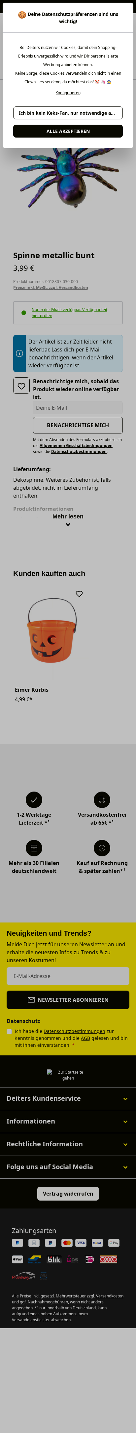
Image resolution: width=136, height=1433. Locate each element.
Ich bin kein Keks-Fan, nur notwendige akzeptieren (71, 113)
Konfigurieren (68, 93)
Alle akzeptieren (68, 131)
